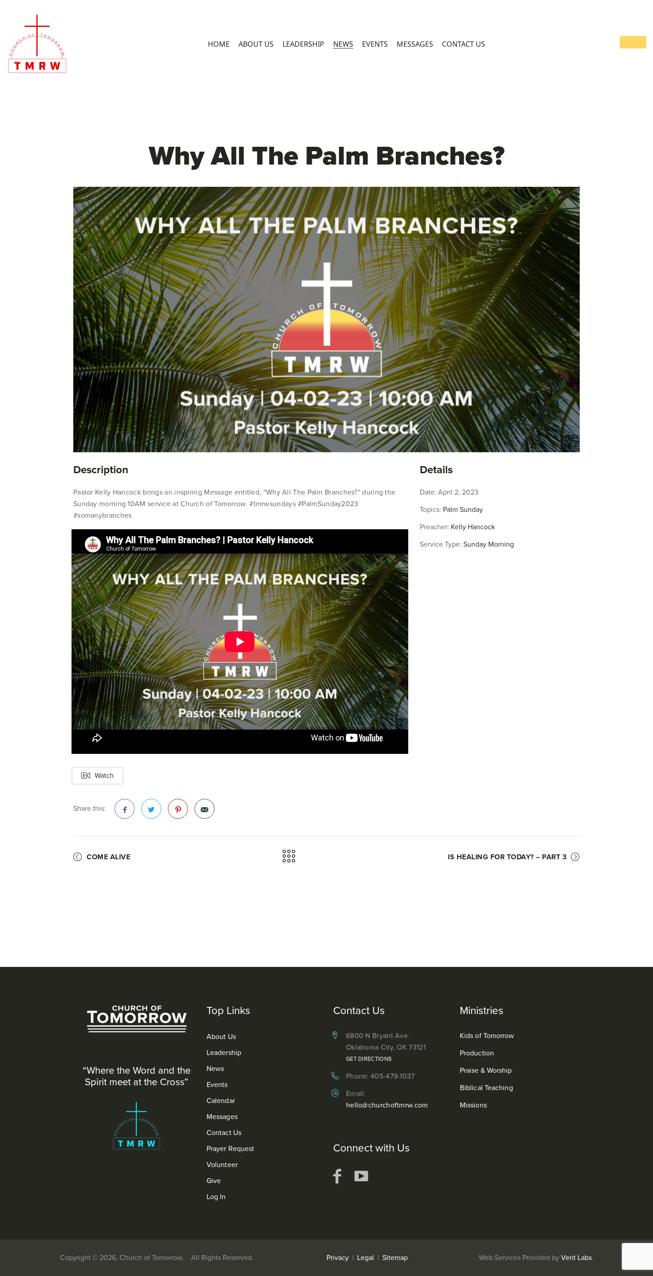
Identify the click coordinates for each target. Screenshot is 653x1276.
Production (477, 1053)
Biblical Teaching (486, 1088)
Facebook (125, 809)
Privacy (337, 1257)
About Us (256, 44)
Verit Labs (576, 1257)
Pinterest (178, 809)
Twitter (151, 809)
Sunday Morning (488, 544)
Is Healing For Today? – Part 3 (507, 857)
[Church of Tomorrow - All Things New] (40, 43)
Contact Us (463, 44)
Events (375, 44)
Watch (104, 775)
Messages (415, 44)
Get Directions (369, 1059)
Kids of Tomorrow (487, 1035)
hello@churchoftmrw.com (387, 1105)
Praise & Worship (486, 1070)
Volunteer (222, 1164)
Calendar (221, 1100)
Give (214, 1180)
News (343, 44)
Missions (473, 1105)
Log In (216, 1196)
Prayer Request (230, 1148)
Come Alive (108, 857)
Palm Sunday (463, 509)
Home (219, 44)
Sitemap (395, 1257)
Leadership (303, 44)
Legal (365, 1257)
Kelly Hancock (473, 527)
